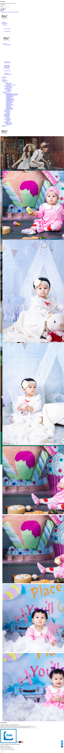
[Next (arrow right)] (1, 752)
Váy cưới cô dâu (9, 89)
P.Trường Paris (8, 97)
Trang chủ (4, 22)
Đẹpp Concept (6, 116)
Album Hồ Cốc (8, 105)
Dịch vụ (3, 24)
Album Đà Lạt (8, 106)
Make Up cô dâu (9, 87)
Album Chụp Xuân (7, 62)
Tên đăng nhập (2, 4)
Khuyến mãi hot (5, 23)
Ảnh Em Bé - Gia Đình (8, 74)
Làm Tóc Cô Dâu (7, 66)
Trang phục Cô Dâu (7, 70)
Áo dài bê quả (6, 73)
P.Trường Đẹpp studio (9, 99)
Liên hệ (3, 77)
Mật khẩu (1, 6)
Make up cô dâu (7, 65)
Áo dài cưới (8, 90)
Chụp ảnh (6, 82)
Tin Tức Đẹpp (4, 125)
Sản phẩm (8, 117)
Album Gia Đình (9, 123)
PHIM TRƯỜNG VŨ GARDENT (12, 94)
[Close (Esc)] (0, 751)
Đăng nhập (2, 10)
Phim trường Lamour (9, 109)
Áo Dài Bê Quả (8, 91)
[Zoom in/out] (3, 751)
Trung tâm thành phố (9, 96)
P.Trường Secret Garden (10, 100)
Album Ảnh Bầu (7, 67)
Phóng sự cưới (6, 61)
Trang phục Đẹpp (7, 31)
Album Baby (8, 124)
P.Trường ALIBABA (9, 95)
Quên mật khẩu (2, 9)
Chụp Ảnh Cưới (9, 83)
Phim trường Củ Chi (9, 108)
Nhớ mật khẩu (3, 8)
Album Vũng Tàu (9, 103)
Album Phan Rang (9, 107)
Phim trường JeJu (9, 101)
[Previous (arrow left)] (0, 752)
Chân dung (8, 118)
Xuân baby (8, 112)
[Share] (1, 751)
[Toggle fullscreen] (2, 751)
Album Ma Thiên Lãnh (10, 104)
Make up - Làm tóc (7, 28)
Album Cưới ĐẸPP (7, 44)
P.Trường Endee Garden (10, 98)
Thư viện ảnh (4, 43)
